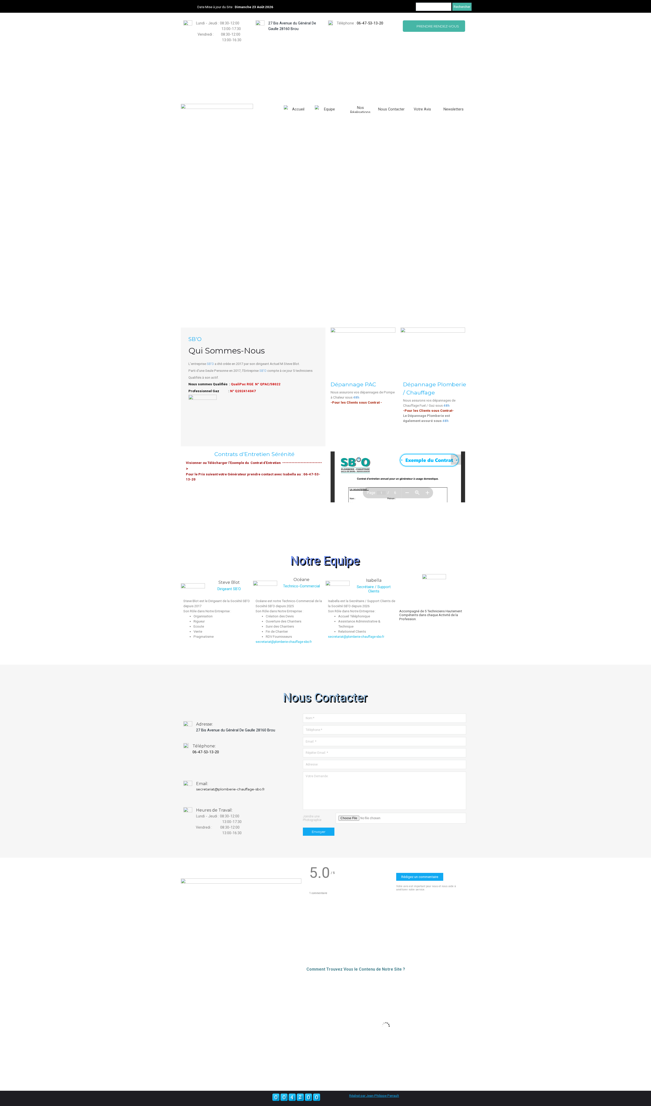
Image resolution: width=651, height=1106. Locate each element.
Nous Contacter (391, 109)
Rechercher (462, 7)
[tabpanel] (361, 26)
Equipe (329, 109)
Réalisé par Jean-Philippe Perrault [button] (374, 1096)
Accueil (298, 109)
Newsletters (453, 109)
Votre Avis (422, 109)
